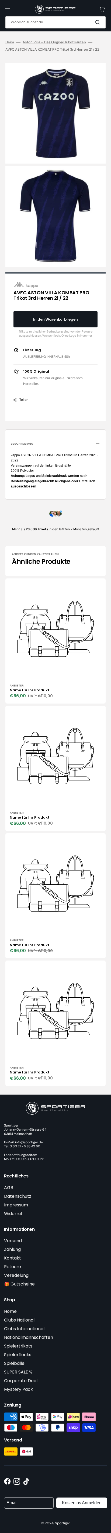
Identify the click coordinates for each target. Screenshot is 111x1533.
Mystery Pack (18, 1389)
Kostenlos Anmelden (82, 1503)
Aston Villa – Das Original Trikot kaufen (54, 42)
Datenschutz (17, 1196)
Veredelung (16, 1275)
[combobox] (55, 22)
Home (10, 1311)
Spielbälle (14, 1363)
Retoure (12, 1267)
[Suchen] (99, 22)
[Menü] (7, 9)
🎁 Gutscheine (19, 1284)
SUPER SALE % (18, 1372)
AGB (8, 1187)
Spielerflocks (17, 1355)
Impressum (16, 1205)
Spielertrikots (18, 1346)
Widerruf (13, 1213)
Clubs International (24, 1329)
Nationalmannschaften (28, 1337)
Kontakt (12, 1258)
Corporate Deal (20, 1381)
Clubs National (19, 1320)
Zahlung (12, 1249)
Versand (13, 1241)
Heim (9, 42)
